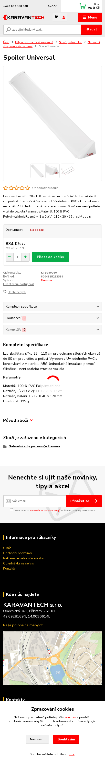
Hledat (91, 29)
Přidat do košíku (50, 257)
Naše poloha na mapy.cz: (23, 625)
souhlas (70, 717)
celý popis (83, 217)
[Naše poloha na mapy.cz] (52, 658)
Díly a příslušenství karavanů (34, 42)
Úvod (6, 42)
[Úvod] (23, 17)
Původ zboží (15, 420)
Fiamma (46, 280)
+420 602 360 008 (15, 6)
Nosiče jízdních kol (70, 42)
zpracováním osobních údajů (45, 510)
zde (71, 754)
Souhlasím (66, 739)
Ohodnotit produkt (45, 188)
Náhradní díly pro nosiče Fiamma (34, 446)
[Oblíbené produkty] (56, 16)
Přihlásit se (80, 501)
